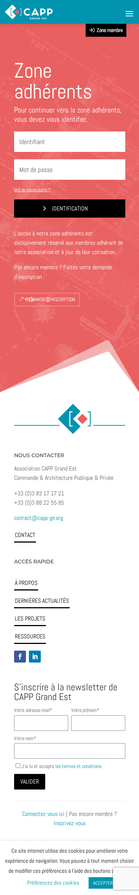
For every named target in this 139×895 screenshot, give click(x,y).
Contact (25, 535)
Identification (69, 208)
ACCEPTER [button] (103, 883)
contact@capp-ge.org (38, 518)
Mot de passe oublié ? (32, 190)
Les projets (30, 618)
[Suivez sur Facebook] (20, 657)
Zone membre (109, 30)
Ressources (30, 636)
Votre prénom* (85, 710)
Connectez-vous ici (43, 814)
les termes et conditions (78, 766)
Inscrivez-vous (70, 823)
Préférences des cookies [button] (53, 882)
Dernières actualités (42, 601)
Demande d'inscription (50, 299)
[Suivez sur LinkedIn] (35, 657)
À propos (26, 583)
